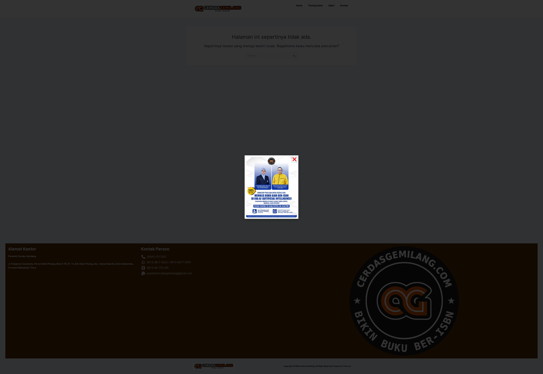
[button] (294, 159)
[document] (271, 187)
